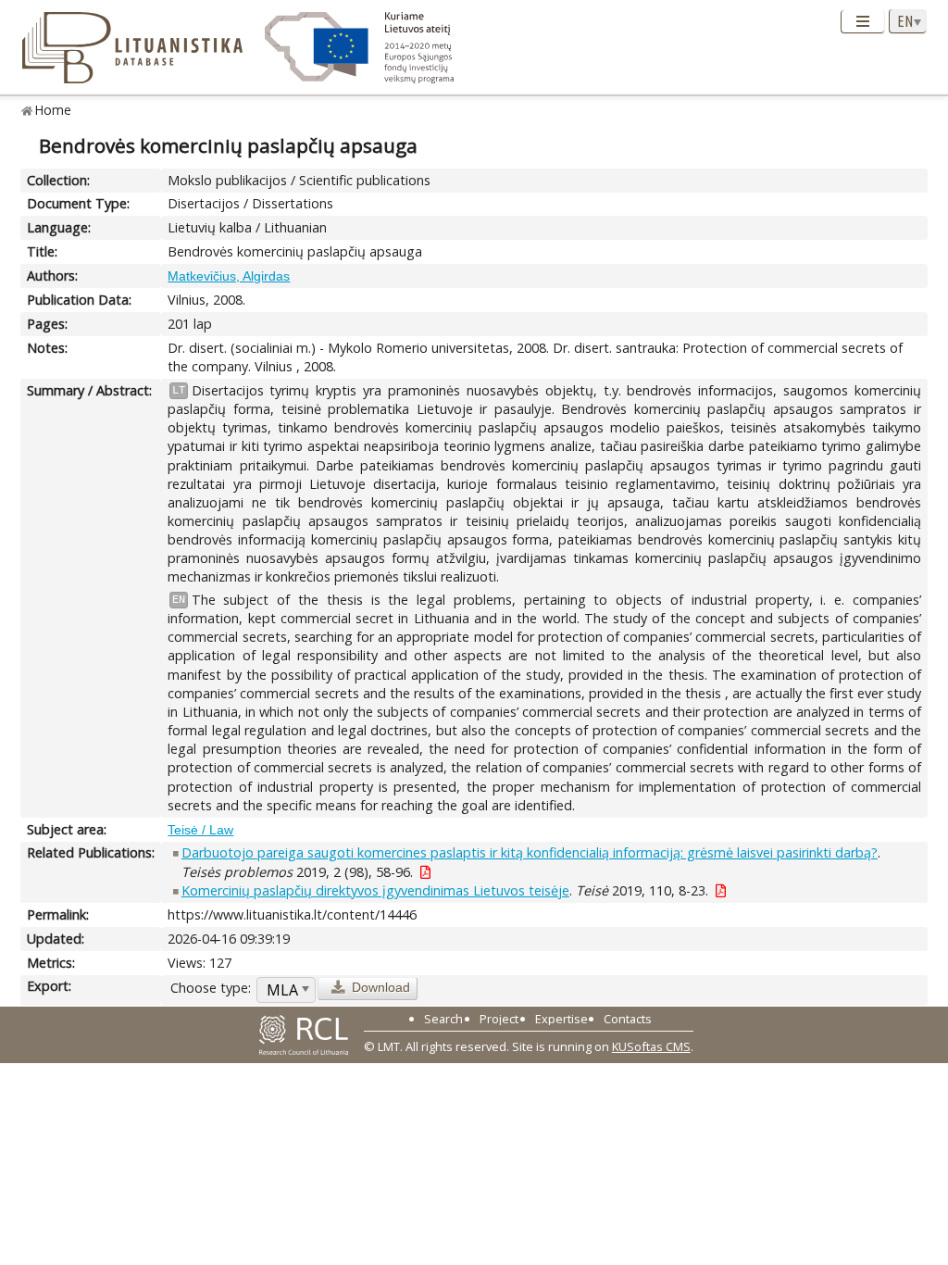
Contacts (628, 1018)
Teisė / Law (200, 829)
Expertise (561, 1018)
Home (53, 110)
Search (443, 1018)
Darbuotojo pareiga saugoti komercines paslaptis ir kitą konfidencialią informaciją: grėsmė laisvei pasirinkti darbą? (529, 852)
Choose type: (210, 987)
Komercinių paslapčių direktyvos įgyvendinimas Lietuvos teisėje (375, 890)
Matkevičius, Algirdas (229, 276)
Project (499, 1018)
